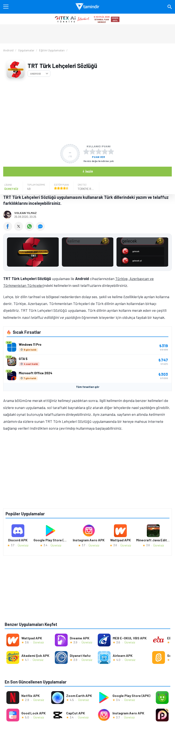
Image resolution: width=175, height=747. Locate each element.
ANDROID (35, 73)
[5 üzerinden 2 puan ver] (92, 152)
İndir (87, 171)
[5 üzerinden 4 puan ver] (105, 152)
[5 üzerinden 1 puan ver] (86, 152)
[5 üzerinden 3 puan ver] (99, 152)
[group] (87, 253)
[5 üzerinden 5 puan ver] (111, 152)
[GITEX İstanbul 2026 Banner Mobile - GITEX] (87, 19)
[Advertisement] (87, 111)
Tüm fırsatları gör (87, 387)
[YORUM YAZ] (41, 229)
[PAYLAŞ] (8, 229)
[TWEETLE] (19, 229)
